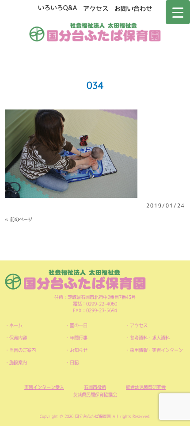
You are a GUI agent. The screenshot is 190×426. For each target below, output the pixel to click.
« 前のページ (18, 219)
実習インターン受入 (44, 387)
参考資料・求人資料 (150, 338)
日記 (74, 362)
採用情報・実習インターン (156, 350)
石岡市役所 (95, 387)
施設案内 (18, 362)
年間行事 (78, 338)
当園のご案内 (22, 350)
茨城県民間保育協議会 (95, 394)
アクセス (139, 325)
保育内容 (18, 338)
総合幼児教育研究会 (146, 387)
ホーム (16, 325)
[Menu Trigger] (178, 12)
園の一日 (78, 325)
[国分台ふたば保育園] (95, 30)
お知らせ (78, 350)
